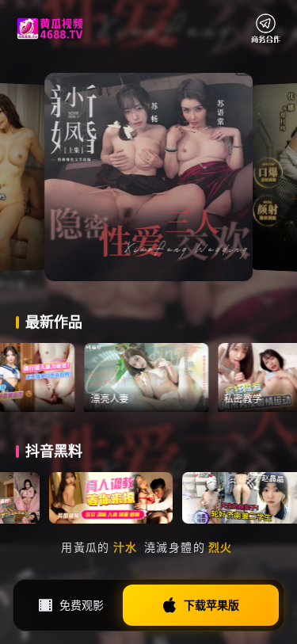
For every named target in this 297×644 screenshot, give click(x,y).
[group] (172, 378)
